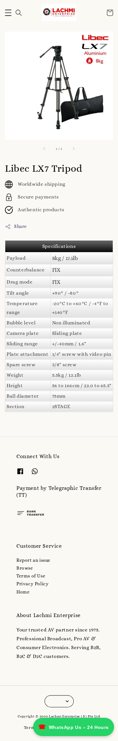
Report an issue (33, 560)
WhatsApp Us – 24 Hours (73, 727)
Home (23, 592)
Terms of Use (30, 575)
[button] (8, 13)
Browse (24, 568)
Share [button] (20, 226)
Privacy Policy (32, 583)
